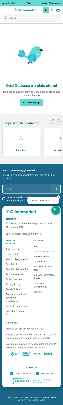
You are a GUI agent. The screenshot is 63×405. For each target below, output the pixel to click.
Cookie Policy (13, 289)
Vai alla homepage (31, 102)
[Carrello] (58, 10)
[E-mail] (55, 189)
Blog (35, 246)
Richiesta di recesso (16, 306)
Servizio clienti (41, 256)
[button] (53, 121)
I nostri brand (40, 261)
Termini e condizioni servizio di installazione (16, 297)
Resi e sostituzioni (15, 274)
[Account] (52, 10)
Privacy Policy (13, 284)
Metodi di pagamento (17, 259)
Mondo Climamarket (44, 251)
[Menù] (5, 10)
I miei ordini (12, 254)
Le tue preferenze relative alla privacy (24, 234)
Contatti (37, 291)
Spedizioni (11, 264)
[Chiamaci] (46, 10)
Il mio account (13, 249)
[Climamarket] (25, 10)
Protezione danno (15, 279)
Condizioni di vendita (17, 269)
